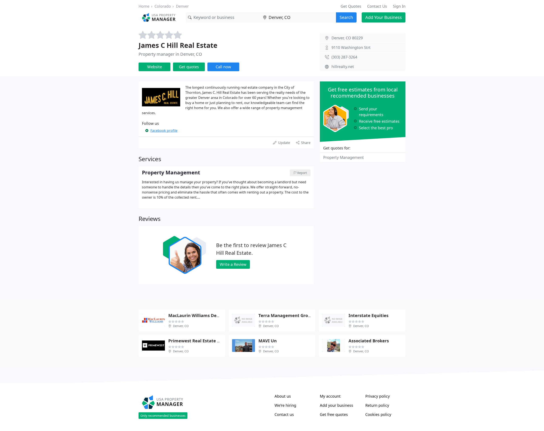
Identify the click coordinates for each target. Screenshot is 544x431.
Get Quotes (351, 6)
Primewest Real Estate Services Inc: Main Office (218, 341)
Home (144, 6)
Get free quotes (334, 414)
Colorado (162, 6)
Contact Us (377, 6)
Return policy (377, 405)
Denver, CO (181, 326)
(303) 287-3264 (344, 57)
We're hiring (285, 405)
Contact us (284, 414)
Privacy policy (377, 396)
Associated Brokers (368, 341)
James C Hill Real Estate (178, 45)
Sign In (399, 6)
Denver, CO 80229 (347, 37)
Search (346, 17)
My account (330, 396)
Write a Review (233, 264)
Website (154, 66)
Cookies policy (378, 414)
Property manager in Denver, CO (170, 54)
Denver (182, 6)
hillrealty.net (343, 66)
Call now (223, 66)
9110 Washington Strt (351, 47)
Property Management (343, 157)
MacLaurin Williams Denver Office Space (210, 315)
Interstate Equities (368, 315)
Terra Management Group (285, 315)
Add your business (336, 405)
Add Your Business (383, 17)
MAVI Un (267, 341)
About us (283, 396)
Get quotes (189, 66)
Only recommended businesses (163, 416)
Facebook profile (163, 130)
